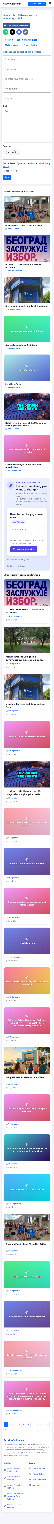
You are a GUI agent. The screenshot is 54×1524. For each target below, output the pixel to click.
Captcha (7, 146)
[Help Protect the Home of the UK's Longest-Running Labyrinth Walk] (27, 412)
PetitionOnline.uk (11, 3)
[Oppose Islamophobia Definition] (27, 333)
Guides (8, 1463)
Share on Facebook (19, 25)
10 (46, 1424)
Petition (9, 39)
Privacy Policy (30, 45)
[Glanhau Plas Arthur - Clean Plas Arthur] (27, 214)
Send (7, 177)
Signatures (28, 39)
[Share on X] (12, 32)
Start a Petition (37, 4)
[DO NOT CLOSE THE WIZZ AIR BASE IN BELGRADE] (27, 254)
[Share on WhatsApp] (5, 32)
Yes (7, 170)
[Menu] (49, 3)
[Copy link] (25, 32)
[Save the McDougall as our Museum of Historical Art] (27, 454)
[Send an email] (19, 32)
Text (5, 106)
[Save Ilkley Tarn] (27, 372)
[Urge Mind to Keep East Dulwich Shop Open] (27, 294)
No (16, 170)
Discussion (13, 45)
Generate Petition (25, 549)
